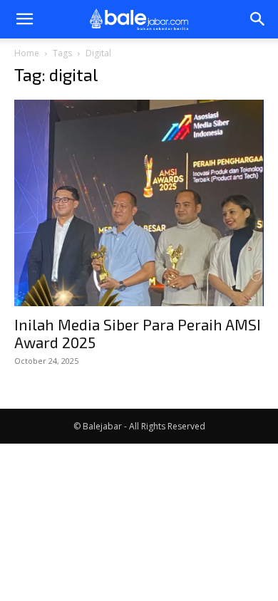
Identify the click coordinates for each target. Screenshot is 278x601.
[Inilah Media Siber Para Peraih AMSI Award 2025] (139, 203)
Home (26, 53)
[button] (258, 19)
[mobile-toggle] (24, 19)
